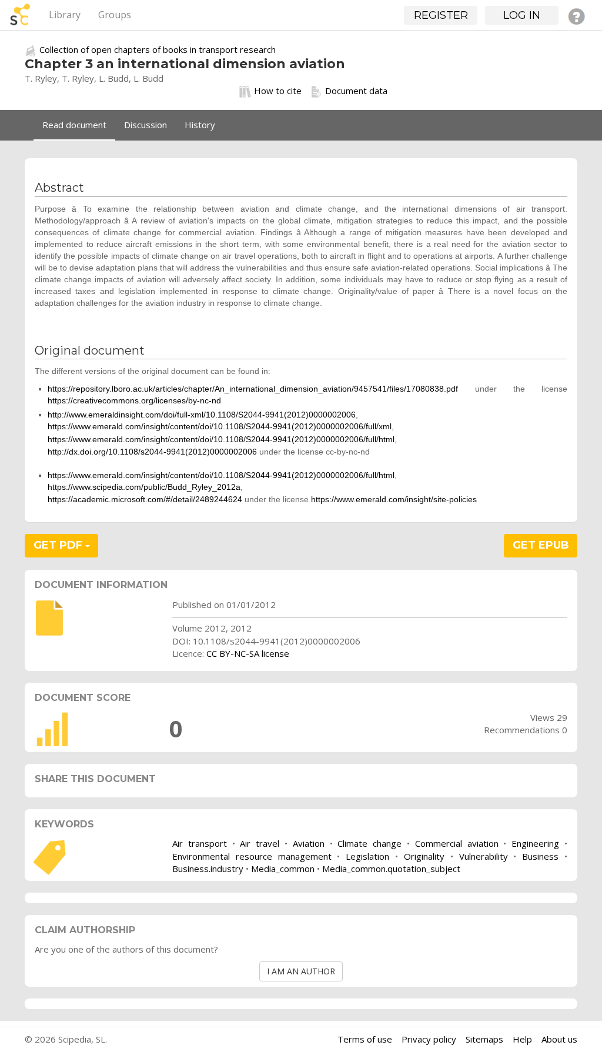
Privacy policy (429, 1039)
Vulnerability (483, 856)
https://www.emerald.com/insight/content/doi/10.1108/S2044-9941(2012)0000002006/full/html (221, 439)
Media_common (283, 868)
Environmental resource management (252, 856)
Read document (74, 125)
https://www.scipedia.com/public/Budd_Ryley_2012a (144, 487)
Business (540, 856)
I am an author (301, 971)
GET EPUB (541, 545)
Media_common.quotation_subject (391, 868)
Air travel (259, 843)
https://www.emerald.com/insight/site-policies (394, 499)
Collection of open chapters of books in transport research (157, 49)
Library (65, 14)
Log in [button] (521, 15)
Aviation (309, 843)
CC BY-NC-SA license (247, 653)
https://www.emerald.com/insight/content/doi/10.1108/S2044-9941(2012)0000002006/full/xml (220, 426)
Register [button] (441, 15)
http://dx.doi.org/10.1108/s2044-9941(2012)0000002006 (152, 451)
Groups (114, 14)
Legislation (367, 856)
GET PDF (59, 545)
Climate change (369, 843)
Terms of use (364, 1039)
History (200, 125)
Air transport (199, 843)
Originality (424, 856)
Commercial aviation (457, 843)
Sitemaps (484, 1039)
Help (522, 1039)
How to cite (278, 90)
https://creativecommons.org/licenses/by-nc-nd (134, 400)
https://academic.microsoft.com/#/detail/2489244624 (145, 499)
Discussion (145, 125)
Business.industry (207, 868)
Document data (356, 90)
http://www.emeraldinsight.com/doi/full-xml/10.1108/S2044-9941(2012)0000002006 (202, 414)
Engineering (535, 843)
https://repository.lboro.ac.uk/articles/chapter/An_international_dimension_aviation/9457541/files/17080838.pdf (253, 388)
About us (559, 1039)
